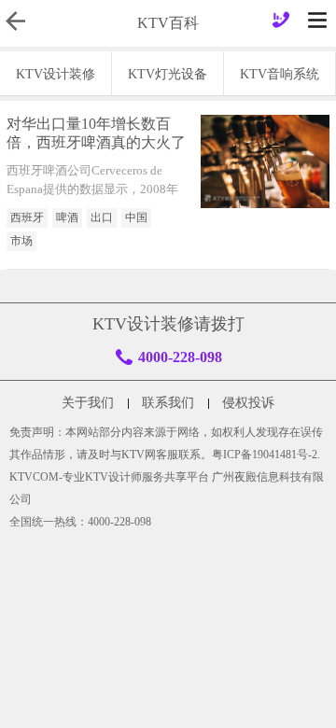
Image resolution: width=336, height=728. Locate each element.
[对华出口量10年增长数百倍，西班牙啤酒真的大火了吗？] (265, 161)
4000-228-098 (180, 357)
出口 (102, 217)
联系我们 (168, 403)
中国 (136, 217)
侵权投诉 (248, 403)
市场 (21, 240)
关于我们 (88, 403)
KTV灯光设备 (167, 74)
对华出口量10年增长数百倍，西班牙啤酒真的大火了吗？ (96, 135)
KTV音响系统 (279, 74)
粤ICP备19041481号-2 (264, 454)
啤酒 (67, 217)
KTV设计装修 (55, 74)
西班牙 (27, 217)
